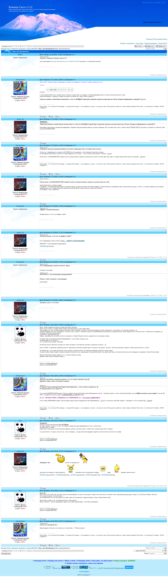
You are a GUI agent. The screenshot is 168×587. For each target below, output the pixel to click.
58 (75, 451)
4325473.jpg (90, 475)
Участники (139, 43)
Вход (165, 39)
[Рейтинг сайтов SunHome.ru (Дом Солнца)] (48, 568)
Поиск (160, 43)
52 (75, 232)
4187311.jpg (74, 475)
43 (29, 46)
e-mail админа (84, 571)
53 (75, 262)
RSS (163, 22)
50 (75, 176)
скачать (42, 85)
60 (75, 521)
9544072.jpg (44, 475)
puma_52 (20, 119)
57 (75, 420)
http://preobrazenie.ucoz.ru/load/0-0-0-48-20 (66, 61)
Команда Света (5, 49)
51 (75, 206)
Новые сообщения (127, 43)
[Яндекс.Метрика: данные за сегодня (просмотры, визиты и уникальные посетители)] (57, 567)
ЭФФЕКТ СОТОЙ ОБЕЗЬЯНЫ (76, 241)
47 (75, 79)
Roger (20, 54)
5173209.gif (59, 475)
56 (75, 376)
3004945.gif (44, 246)
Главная (149, 39)
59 (75, 490)
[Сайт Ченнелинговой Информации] (110, 568)
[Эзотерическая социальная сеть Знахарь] (74, 568)
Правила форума (150, 43)
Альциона (20, 206)
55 (75, 325)
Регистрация (157, 39)
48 (75, 119)
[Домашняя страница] (58, 116)
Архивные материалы (19, 49)
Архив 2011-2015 (32, 49)
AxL (20, 325)
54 (75, 300)
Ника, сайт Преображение (47, 49)
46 (74, 54)
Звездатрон (20, 79)
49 (75, 145)
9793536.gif (105, 475)
